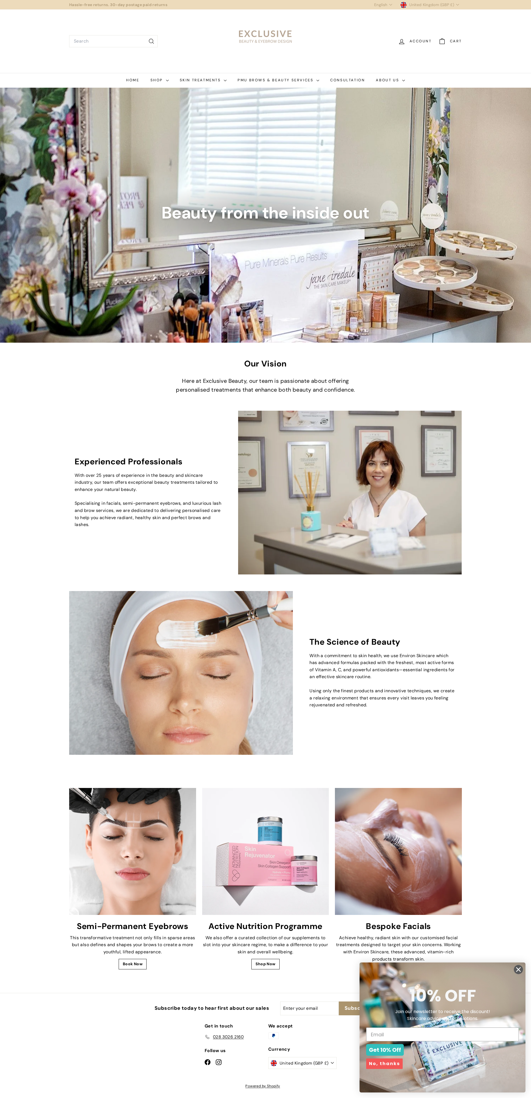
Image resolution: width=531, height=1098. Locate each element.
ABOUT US (388, 80)
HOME (132, 80)
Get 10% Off (385, 1050)
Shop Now (265, 963)
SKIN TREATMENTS (201, 80)
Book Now (132, 963)
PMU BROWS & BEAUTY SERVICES (276, 80)
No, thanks (384, 1063)
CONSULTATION (347, 80)
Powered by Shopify (262, 1086)
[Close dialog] (518, 969)
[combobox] (113, 41)
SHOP (157, 80)
